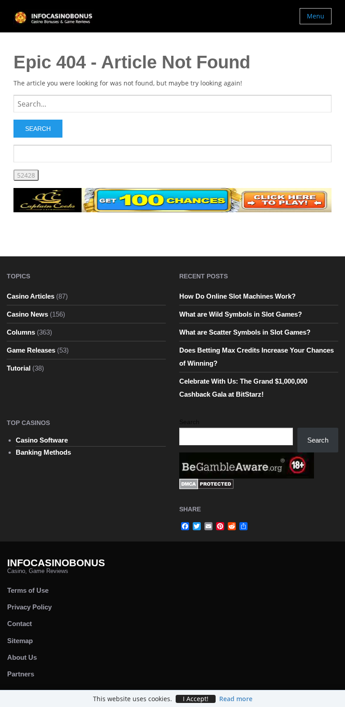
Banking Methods (43, 452)
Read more (235, 698)
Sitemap (20, 640)
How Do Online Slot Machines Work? (237, 296)
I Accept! (195, 699)
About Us (22, 657)
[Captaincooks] (172, 199)
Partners (20, 674)
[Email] (208, 526)
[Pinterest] (220, 526)
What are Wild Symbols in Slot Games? (240, 314)
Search (189, 421)
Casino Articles (30, 296)
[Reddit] (232, 526)
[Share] (243, 526)
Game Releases (31, 350)
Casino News (27, 314)
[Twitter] (197, 526)
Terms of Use (28, 590)
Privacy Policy (29, 607)
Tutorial (19, 368)
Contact (19, 623)
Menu (315, 16)
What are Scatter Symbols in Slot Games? (244, 332)
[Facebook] (185, 526)
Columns (21, 332)
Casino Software (42, 440)
